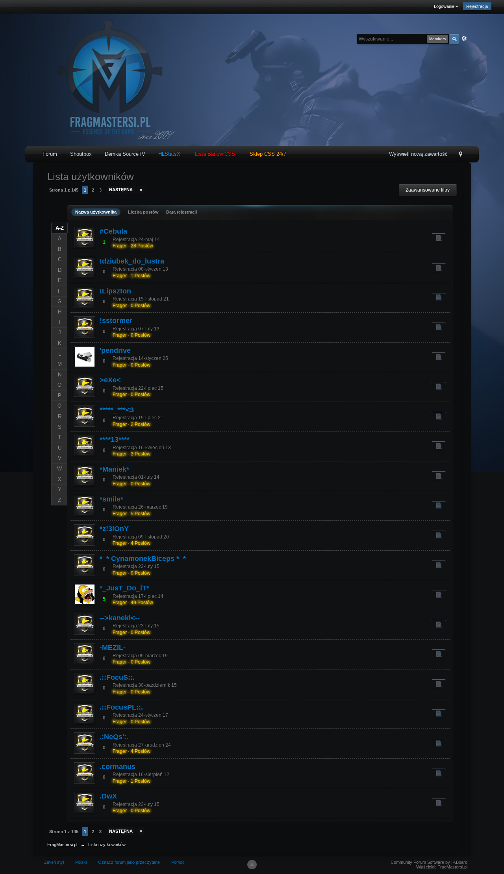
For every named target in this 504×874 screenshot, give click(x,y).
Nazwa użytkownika (96, 212)
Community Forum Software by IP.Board (429, 862)
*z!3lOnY (114, 529)
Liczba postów (143, 212)
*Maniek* (114, 469)
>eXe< (110, 380)
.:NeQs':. (114, 737)
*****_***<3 (117, 410)
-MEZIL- (113, 647)
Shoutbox (81, 154)
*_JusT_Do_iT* (124, 588)
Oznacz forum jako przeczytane (129, 862)
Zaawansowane (464, 38)
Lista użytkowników (107, 844)
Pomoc (178, 862)
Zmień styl (54, 862)
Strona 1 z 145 (63, 190)
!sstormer (116, 321)
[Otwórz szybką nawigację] (460, 154)
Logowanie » (446, 6)
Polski (81, 862)
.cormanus (117, 767)
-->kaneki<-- (120, 618)
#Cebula (113, 231)
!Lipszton (115, 291)
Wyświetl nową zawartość (418, 154)
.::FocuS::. (117, 677)
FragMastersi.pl (62, 844)
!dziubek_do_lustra (132, 261)
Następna (121, 189)
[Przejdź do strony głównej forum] (108, 80)
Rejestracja (477, 6)
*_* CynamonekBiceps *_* (143, 558)
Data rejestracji (181, 212)
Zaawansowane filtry (428, 190)
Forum (50, 154)
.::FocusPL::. (121, 707)
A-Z (60, 228)
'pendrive (115, 350)
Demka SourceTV (125, 154)
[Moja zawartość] (438, 237)
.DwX (108, 796)
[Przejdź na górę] (252, 864)
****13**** (115, 439)
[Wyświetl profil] (84, 237)
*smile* (111, 499)
